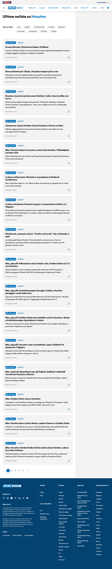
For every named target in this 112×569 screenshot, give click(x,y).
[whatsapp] (11, 498)
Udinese (98, 551)
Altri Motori (62, 537)
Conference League (65, 515)
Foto (41, 496)
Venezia (98, 554)
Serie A (61, 499)
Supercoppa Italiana (63, 523)
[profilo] (108, 8)
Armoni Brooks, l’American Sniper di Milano (26, 47)
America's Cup (63, 543)
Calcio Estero (63, 518)
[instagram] (8, 498)
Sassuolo (99, 545)
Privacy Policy (17, 535)
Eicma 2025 (81, 522)
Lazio (98, 522)
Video (42, 492)
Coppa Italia (63, 505)
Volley (61, 556)
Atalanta (99, 492)
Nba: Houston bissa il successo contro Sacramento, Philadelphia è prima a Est (37, 151)
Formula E (62, 530)
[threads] (23, 498)
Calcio (61, 492)
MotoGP (61, 534)
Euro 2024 (80, 546)
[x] (15, 498)
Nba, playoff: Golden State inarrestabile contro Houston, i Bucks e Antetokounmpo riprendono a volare (37, 319)
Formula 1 (62, 527)
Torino (98, 548)
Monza (98, 532)
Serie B (61, 502)
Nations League (64, 547)
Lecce (98, 525)
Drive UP (62, 560)
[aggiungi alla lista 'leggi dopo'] (68, 57)
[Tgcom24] (7, 2)
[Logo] (16, 8)
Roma (98, 541)
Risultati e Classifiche (43, 518)
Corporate (6, 535)
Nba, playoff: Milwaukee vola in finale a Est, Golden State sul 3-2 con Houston (37, 264)
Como (98, 502)
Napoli (98, 535)
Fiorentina (99, 505)
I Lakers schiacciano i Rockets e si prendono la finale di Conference (32, 178)
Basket (61, 540)
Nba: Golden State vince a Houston (22, 398)
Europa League (64, 512)
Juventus (99, 518)
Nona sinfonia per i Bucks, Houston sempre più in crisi (31, 71)
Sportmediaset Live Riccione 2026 (83, 502)
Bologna (99, 496)
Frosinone (99, 509)
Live (41, 510)
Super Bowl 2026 (83, 518)
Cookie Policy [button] (28, 535)
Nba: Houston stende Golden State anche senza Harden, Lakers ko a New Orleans (37, 449)
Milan (98, 528)
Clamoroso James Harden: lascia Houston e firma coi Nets (34, 125)
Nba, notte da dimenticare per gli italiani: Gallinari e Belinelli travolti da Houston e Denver (35, 373)
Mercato (61, 496)
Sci (60, 553)
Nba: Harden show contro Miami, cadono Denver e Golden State (37, 423)
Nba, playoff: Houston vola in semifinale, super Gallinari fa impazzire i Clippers (34, 346)
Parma (98, 538)
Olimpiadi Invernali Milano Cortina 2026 (83, 513)
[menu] (4, 8)
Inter (97, 515)
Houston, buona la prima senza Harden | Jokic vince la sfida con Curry (37, 97)
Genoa (98, 512)
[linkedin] (19, 498)
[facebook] (4, 498)
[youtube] (27, 498)
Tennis (61, 550)
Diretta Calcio (44, 514)
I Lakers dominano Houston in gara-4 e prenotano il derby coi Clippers (35, 205)
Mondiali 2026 (82, 492)
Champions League (65, 509)
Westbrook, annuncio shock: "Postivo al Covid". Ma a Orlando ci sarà (37, 235)
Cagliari (98, 499)
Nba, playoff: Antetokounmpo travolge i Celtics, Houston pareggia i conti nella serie (33, 291)
